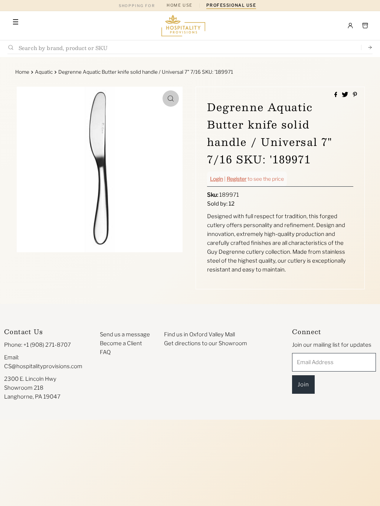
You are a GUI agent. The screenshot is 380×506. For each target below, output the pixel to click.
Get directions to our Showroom (205, 343)
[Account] (350, 25)
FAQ (105, 352)
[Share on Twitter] (345, 95)
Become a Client (121, 343)
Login (216, 179)
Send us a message (125, 334)
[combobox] (187, 47)
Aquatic (44, 72)
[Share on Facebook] (336, 95)
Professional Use (231, 5)
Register (236, 179)
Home (22, 72)
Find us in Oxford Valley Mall (199, 334)
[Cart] (365, 25)
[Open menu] (15, 22)
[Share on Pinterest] (355, 95)
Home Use (179, 5)
